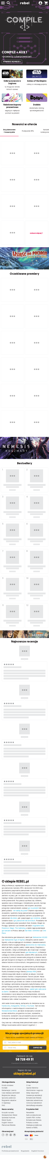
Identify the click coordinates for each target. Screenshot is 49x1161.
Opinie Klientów (32, 1088)
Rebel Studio (6, 1120)
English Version (7, 1122)
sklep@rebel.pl (24, 1073)
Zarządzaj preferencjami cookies (45, 1157)
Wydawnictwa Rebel (9, 1011)
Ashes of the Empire (36, 81)
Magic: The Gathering (18, 928)
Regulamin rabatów (9, 1100)
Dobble (36, 104)
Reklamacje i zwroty (9, 1090)
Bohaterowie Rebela (33, 1098)
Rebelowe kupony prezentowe (12, 106)
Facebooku (6, 1006)
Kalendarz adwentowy (34, 1100)
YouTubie (30, 1006)
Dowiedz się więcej (11, 62)
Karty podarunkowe (33, 1115)
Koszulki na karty (8, 1112)
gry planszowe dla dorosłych (24, 921)
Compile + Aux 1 (14, 52)
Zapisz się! (37, 1048)
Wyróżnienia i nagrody (34, 1090)
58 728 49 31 (25, 1059)
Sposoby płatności (9, 1098)
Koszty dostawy (7, 1085)
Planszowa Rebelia (8, 1125)
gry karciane (6, 931)
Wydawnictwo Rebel (9, 1115)
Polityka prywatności (10, 1151)
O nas (28, 1085)
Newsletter (30, 1112)
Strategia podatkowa (34, 1125)
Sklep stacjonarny (32, 1093)
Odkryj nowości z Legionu (12, 82)
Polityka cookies (32, 1122)
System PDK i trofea (33, 1117)
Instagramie (15, 1006)
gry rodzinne (35, 918)
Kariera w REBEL (32, 1128)
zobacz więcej (36, 233)
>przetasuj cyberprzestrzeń (17, 56)
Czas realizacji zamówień (11, 1093)
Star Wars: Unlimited (32, 931)
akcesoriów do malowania (35, 945)
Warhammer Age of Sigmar (14, 940)
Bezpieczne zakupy (9, 1095)
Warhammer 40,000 (40, 937)
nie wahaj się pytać (20, 910)
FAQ (3, 1105)
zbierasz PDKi (31, 971)
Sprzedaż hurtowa (8, 1117)
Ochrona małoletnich (34, 1103)
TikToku (23, 1006)
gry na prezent (33, 908)
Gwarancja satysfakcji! (34, 1095)
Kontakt (4, 1088)
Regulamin (25, 1151)
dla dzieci (13, 918)
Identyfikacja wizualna (34, 1105)
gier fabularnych (31, 952)
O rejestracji (6, 1103)
